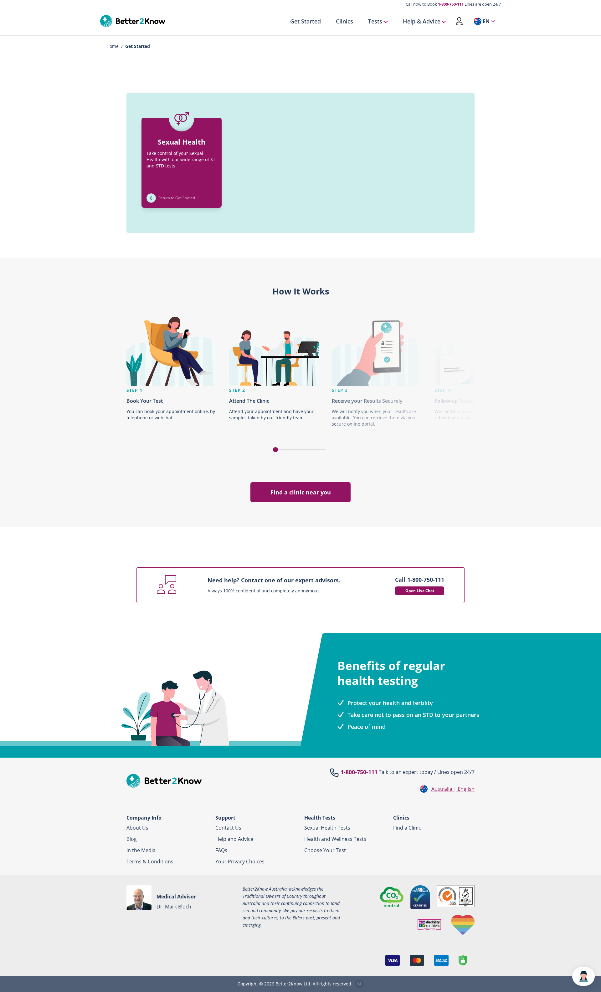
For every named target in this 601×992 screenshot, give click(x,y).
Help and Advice (234, 839)
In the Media (141, 850)
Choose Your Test (325, 850)
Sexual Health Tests (327, 827)
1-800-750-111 (451, 4)
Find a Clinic (407, 827)
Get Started (305, 21)
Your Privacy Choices (240, 861)
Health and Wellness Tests (335, 839)
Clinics (344, 21)
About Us (137, 827)
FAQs (221, 850)
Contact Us (228, 827)
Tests (375, 21)
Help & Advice (421, 21)
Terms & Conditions (149, 861)
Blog (131, 839)
